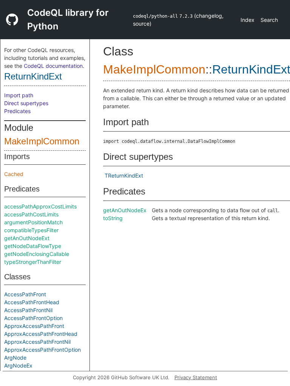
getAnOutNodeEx (125, 210)
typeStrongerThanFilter (32, 262)
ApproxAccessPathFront (34, 326)
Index (248, 20)
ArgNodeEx (18, 365)
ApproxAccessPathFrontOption (42, 349)
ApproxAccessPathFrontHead (40, 334)
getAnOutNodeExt (26, 238)
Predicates (17, 111)
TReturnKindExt (124, 175)
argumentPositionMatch (33, 222)
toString (113, 218)
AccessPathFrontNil (28, 310)
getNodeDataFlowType (32, 246)
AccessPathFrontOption (33, 318)
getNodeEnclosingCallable (36, 254)
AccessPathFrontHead (31, 302)
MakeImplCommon (41, 141)
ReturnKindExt (33, 76)
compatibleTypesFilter (31, 230)
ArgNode (15, 357)
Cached (13, 174)
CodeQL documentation (53, 66)
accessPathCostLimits (31, 214)
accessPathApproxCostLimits (40, 206)
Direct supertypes (26, 103)
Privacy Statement (195, 377)
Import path (18, 95)
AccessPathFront (25, 294)
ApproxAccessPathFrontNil (37, 342)
